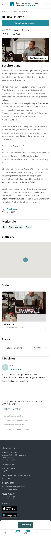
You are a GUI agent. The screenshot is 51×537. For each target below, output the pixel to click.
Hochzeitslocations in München (15, 420)
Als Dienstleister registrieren (13, 487)
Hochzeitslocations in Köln (13, 425)
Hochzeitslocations (12, 409)
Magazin (5, 471)
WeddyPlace (7, 11)
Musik (16, 11)
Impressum (6, 478)
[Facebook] (3, 498)
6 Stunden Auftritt (23, 348)
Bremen (23, 11)
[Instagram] (8, 498)
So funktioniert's (8, 468)
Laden (47, 4)
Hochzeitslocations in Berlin (14, 416)
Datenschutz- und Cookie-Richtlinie (16, 476)
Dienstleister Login (9, 489)
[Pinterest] (14, 498)
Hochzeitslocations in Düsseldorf (16, 429)
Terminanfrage (26, 525)
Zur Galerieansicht (38, 58)
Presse (4, 473)
